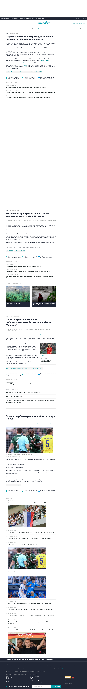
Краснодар (8, 485)
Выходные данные (68, 682)
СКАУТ (7, 678)
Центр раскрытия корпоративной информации (39, 680)
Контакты (8, 659)
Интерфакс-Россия (30, 18)
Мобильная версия (5, 18)
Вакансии (31, 659)
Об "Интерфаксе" (14, 18)
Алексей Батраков (26, 368)
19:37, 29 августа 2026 (14, 413)
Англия (12, 71)
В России (14, 28)
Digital (48, 28)
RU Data (32, 678)
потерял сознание (44, 60)
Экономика (26, 28)
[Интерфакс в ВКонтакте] (37, 683)
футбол (8, 71)
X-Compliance (9, 677)
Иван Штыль (17, 250)
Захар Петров (9, 250)
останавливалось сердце (18, 62)
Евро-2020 (39, 71)
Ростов (14, 485)
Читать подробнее (47, 166)
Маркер (7, 680)
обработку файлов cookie (66, 668)
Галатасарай (35, 368)
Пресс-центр (25, 659)
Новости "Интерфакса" (34, 676)
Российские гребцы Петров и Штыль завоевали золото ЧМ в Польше (38, 118)
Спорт (32, 28)
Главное (8, 28)
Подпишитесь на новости (19, 686)
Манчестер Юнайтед (30, 71)
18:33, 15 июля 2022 (14, 33)
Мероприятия (49, 659)
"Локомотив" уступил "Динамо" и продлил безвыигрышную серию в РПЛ (38, 423)
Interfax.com (22, 18)
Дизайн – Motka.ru (68, 683)
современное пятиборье (12, 184)
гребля (23, 250)
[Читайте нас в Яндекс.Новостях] (31, 683)
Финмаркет (38, 18)
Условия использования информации (72, 680)
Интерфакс (43, 23)
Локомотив (9, 368)
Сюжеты (59, 28)
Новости (53, 28)
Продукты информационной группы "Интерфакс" (26, 671)
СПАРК (7, 676)
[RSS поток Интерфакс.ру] (39, 683)
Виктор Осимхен (17, 368)
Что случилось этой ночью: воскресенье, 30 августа (34, 334)
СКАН (31, 677)
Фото (64, 28)
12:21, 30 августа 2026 (14, 210)
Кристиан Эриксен (20, 71)
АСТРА (7, 681)
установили (24, 65)
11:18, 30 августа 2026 (14, 107)
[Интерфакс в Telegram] (33, 683)
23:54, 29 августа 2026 (14, 316)
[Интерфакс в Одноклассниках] (41, 683)
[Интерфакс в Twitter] (35, 683)
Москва (43, 28)
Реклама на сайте (40, 659)
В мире (19, 28)
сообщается (11, 48)
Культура (37, 28)
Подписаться (56, 686)
